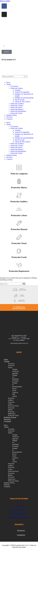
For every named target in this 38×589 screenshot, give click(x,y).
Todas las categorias (19, 174)
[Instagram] (4, 14)
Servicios (9, 117)
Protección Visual (16, 113)
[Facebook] (4, 6)
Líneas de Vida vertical (22, 102)
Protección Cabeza (17, 105)
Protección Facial (16, 107)
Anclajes (18, 90)
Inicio (8, 82)
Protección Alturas (17, 88)
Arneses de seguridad (22, 92)
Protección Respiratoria (18, 111)
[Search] (25, 76)
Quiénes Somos (11, 115)
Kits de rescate (19, 100)
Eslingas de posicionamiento (24, 98)
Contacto (9, 119)
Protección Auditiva (17, 103)
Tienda (8, 84)
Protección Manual (17, 109)
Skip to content (5, 1)
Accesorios (14, 86)
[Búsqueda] (24, 284)
